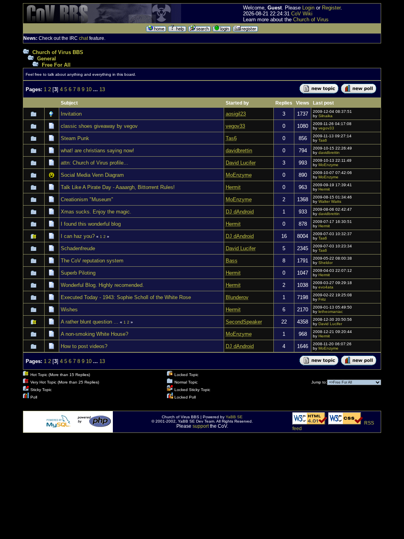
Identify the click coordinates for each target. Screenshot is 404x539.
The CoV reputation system (92, 261)
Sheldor (325, 262)
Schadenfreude (78, 248)
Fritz (322, 299)
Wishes (69, 310)
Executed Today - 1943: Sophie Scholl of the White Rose (126, 297)
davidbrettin (329, 152)
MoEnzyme (328, 165)
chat (83, 38)
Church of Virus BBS (57, 52)
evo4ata (325, 287)
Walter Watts (329, 201)
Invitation (71, 114)
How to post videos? (84, 346)
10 (89, 89)
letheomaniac (330, 311)
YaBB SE (234, 417)
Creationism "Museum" (87, 199)
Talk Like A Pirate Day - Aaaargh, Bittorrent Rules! (118, 187)
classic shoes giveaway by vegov (99, 126)
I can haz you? (78, 236)
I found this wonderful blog (91, 224)
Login (308, 8)
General (46, 59)
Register (331, 8)
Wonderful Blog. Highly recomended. (102, 285)
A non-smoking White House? (94, 334)
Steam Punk (75, 138)
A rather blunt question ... (89, 322)
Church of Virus (311, 19)
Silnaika (325, 116)
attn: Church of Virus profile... (94, 163)
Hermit (324, 189)
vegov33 (326, 128)
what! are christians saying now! (97, 150)
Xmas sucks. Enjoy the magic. (96, 212)
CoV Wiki (301, 14)
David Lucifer (330, 324)
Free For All (56, 65)
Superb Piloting (78, 273)
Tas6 (322, 140)
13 (102, 89)
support (201, 426)
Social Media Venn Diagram (92, 175)
